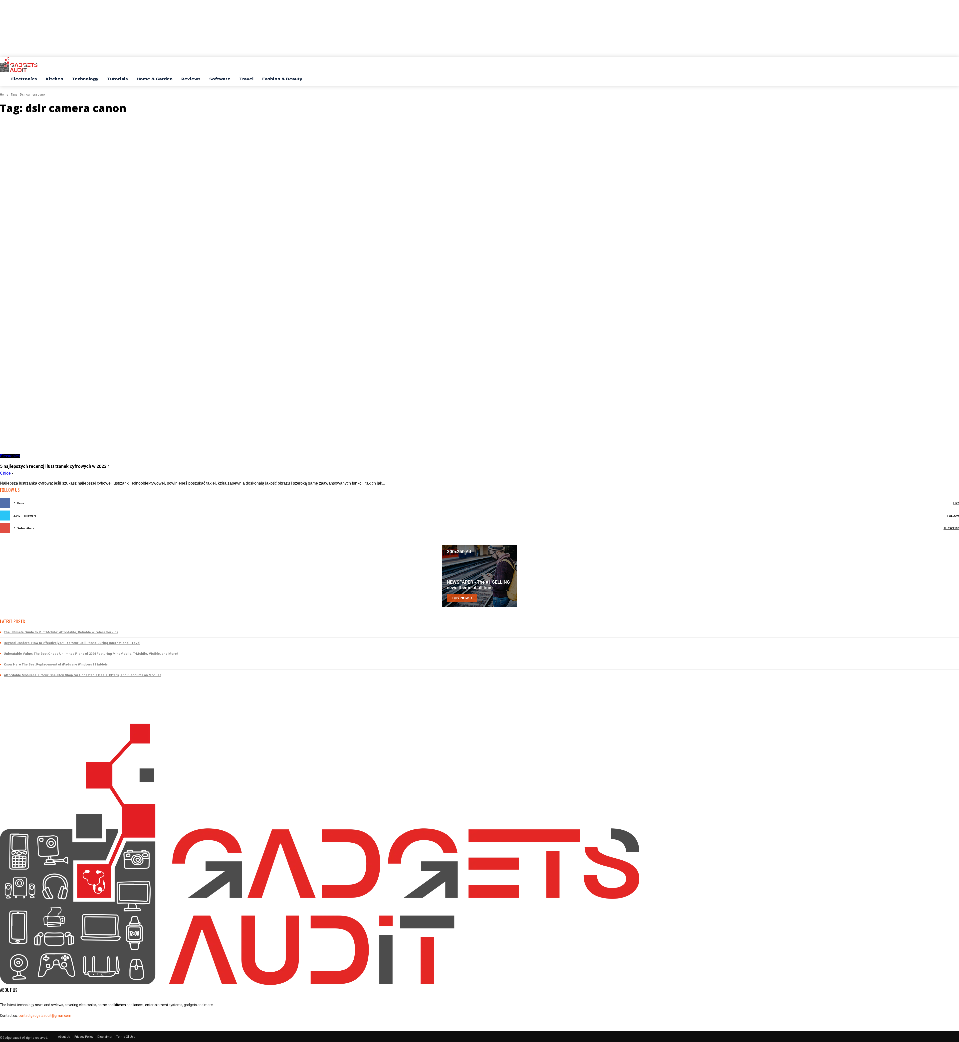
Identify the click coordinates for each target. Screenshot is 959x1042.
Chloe (5, 473)
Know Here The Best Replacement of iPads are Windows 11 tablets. (56, 664)
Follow (953, 516)
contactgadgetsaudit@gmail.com (44, 1016)
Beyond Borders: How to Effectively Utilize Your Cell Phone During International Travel (72, 643)
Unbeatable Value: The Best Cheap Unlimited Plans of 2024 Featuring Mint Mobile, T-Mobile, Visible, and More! (91, 653)
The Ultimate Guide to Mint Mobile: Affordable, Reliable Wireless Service (61, 632)
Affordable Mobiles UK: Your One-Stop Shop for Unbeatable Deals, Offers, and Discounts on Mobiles (82, 675)
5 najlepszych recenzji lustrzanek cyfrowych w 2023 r (54, 466)
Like (956, 503)
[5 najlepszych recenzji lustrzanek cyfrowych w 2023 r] (242, 289)
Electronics (10, 456)
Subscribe (951, 528)
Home (4, 94)
